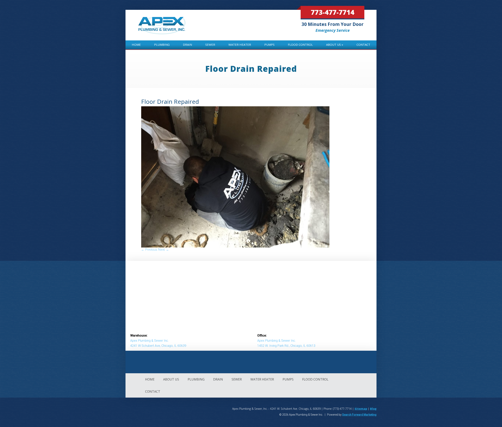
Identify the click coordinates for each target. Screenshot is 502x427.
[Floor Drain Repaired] (235, 246)
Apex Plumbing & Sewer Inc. (149, 340)
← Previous (149, 249)
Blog (373, 409)
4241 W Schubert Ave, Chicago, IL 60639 (158, 346)
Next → (163, 249)
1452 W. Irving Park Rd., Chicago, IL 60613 (286, 346)
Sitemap (361, 409)
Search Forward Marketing (359, 414)
